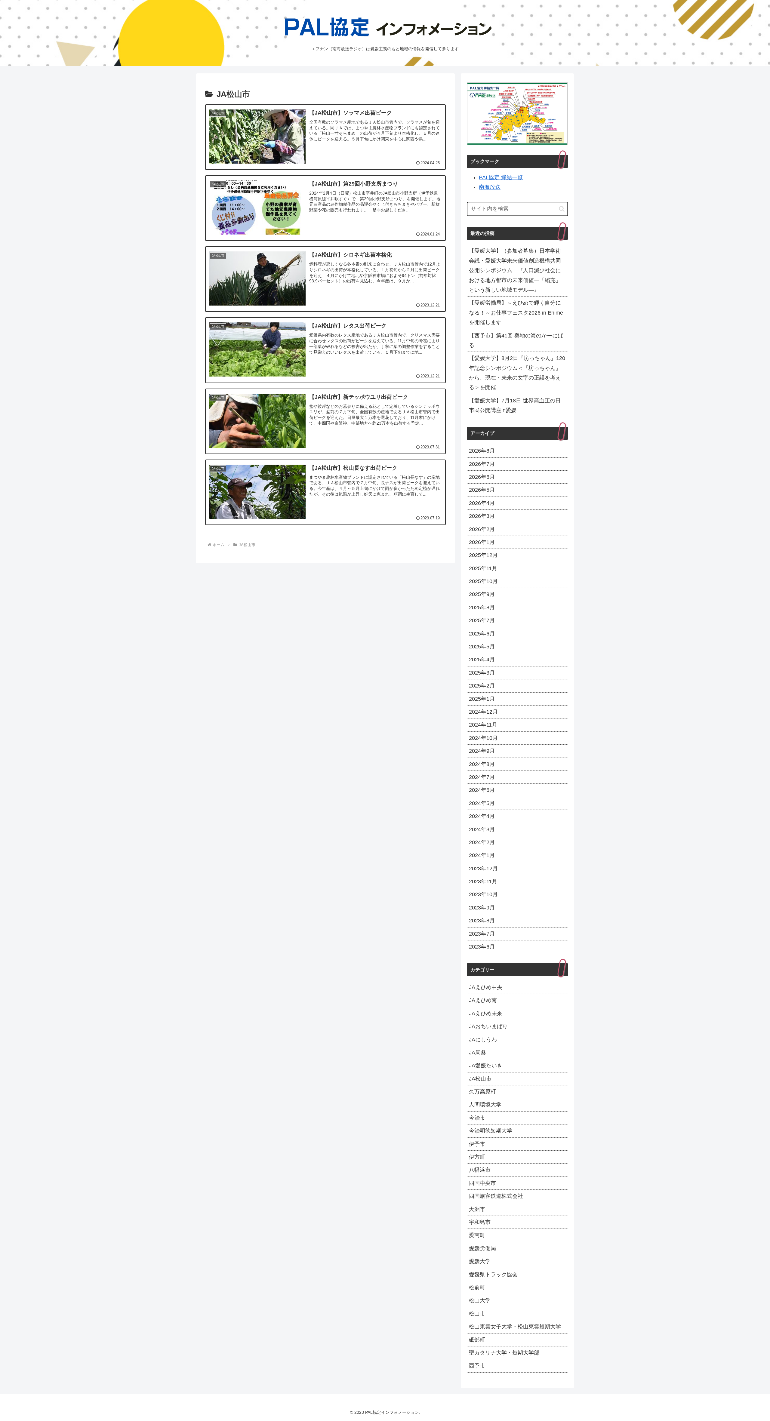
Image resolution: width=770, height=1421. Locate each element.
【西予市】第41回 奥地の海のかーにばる (516, 340)
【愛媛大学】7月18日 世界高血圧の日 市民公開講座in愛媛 (517, 405)
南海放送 (489, 187)
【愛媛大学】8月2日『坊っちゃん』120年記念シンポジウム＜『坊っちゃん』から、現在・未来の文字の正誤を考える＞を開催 (517, 372)
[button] (561, 208)
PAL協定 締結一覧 (501, 177)
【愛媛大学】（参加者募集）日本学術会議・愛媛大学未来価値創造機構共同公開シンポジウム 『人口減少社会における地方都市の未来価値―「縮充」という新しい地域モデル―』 (515, 270)
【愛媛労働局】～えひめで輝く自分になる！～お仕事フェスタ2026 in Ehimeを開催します (516, 312)
